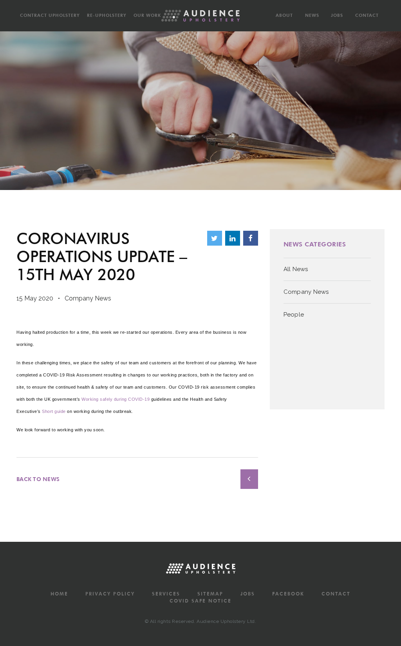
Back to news (38, 479)
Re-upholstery (106, 15)
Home (59, 594)
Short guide (54, 411)
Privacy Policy (110, 594)
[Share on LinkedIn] (232, 238)
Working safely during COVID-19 (115, 399)
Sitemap (210, 594)
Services (166, 594)
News (312, 15)
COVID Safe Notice (200, 601)
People (294, 314)
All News (296, 269)
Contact (367, 15)
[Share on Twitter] (214, 238)
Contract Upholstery (50, 15)
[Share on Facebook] (250, 238)
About (284, 15)
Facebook (288, 594)
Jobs (337, 15)
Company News (88, 298)
